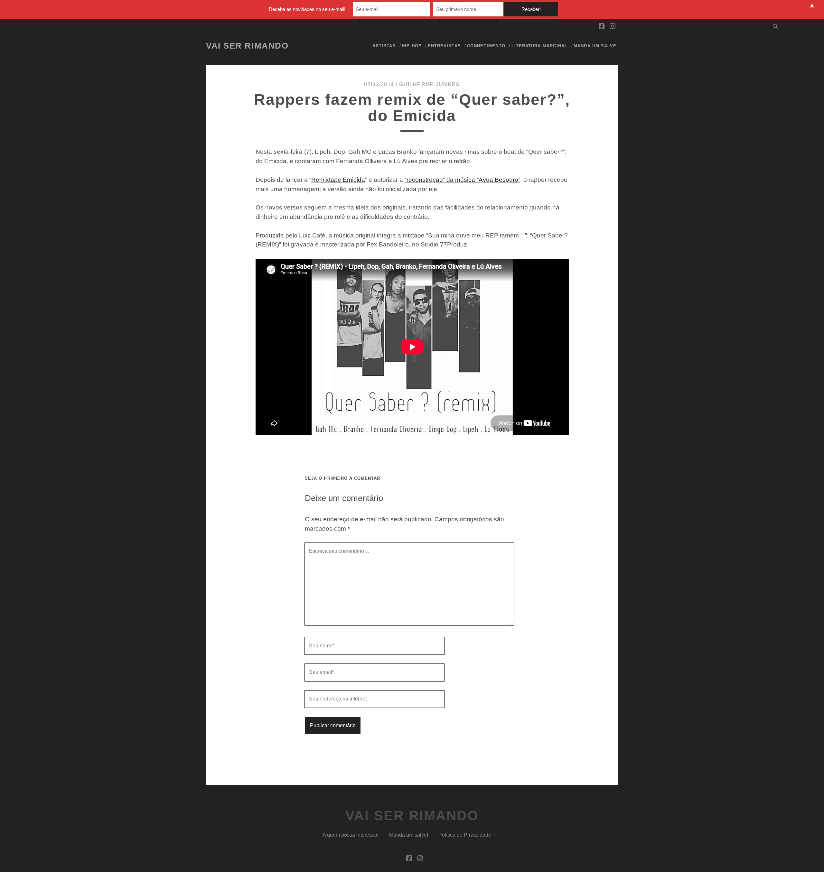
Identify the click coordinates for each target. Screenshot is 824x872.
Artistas (384, 45)
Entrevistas (444, 45)
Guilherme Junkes (429, 84)
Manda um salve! (596, 45)
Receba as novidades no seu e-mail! (307, 9)
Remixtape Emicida (338, 179)
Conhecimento (486, 45)
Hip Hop (411, 45)
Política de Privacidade (464, 835)
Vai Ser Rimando (247, 46)
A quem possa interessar (351, 835)
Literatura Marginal (539, 45)
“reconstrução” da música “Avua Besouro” (462, 179)
